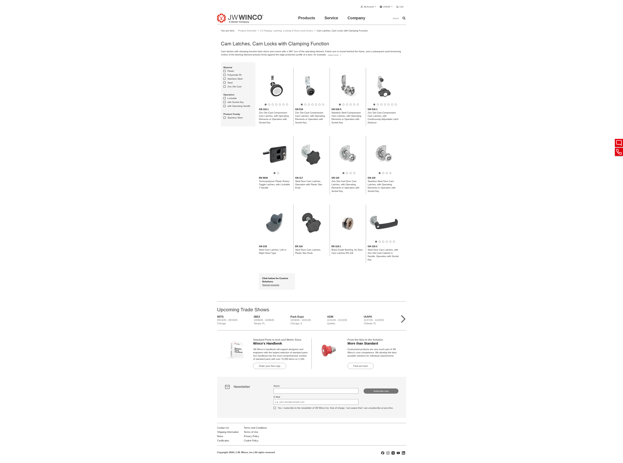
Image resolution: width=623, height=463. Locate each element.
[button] (368, 7)
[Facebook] (383, 452)
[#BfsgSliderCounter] (266, 104)
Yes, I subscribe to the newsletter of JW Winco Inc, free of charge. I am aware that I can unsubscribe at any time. (335, 408)
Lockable (232, 98)
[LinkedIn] (403, 452)
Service (331, 18)
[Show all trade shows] (403, 318)
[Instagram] (388, 452)
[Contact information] (619, 152)
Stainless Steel (235, 78)
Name (277, 386)
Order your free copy (269, 366)
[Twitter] (393, 452)
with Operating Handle (238, 106)
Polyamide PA (234, 75)
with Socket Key (235, 102)
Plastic (230, 71)
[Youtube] (398, 452)
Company (356, 18)
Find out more (360, 366)
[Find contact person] (619, 143)
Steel (230, 82)
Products (306, 18)
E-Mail (277, 397)
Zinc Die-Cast (234, 86)
